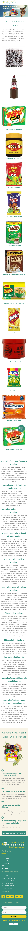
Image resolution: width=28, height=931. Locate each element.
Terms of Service (5, 863)
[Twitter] (8, 896)
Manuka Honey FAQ (6, 888)
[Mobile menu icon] (26, 3)
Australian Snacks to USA (8, 878)
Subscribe (14, 916)
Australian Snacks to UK (7, 881)
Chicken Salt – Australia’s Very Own (10, 876)
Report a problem (6, 868)
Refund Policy (5, 861)
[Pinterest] (17, 896)
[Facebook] (3, 896)
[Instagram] (21, 896)
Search (3, 856)
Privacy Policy (5, 858)
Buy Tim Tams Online (7, 883)
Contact (3, 853)
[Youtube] (12, 896)
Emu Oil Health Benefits (7, 885)
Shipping (3, 865)
